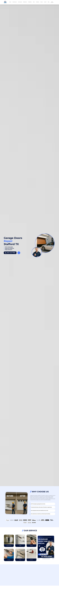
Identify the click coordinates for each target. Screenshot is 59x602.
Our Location (52, 2)
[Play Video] (18, 252)
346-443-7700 (11, 252)
